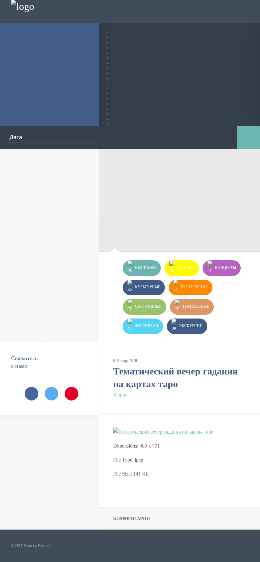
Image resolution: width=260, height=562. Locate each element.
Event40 (44, 546)
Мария (120, 394)
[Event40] (22, 6)
